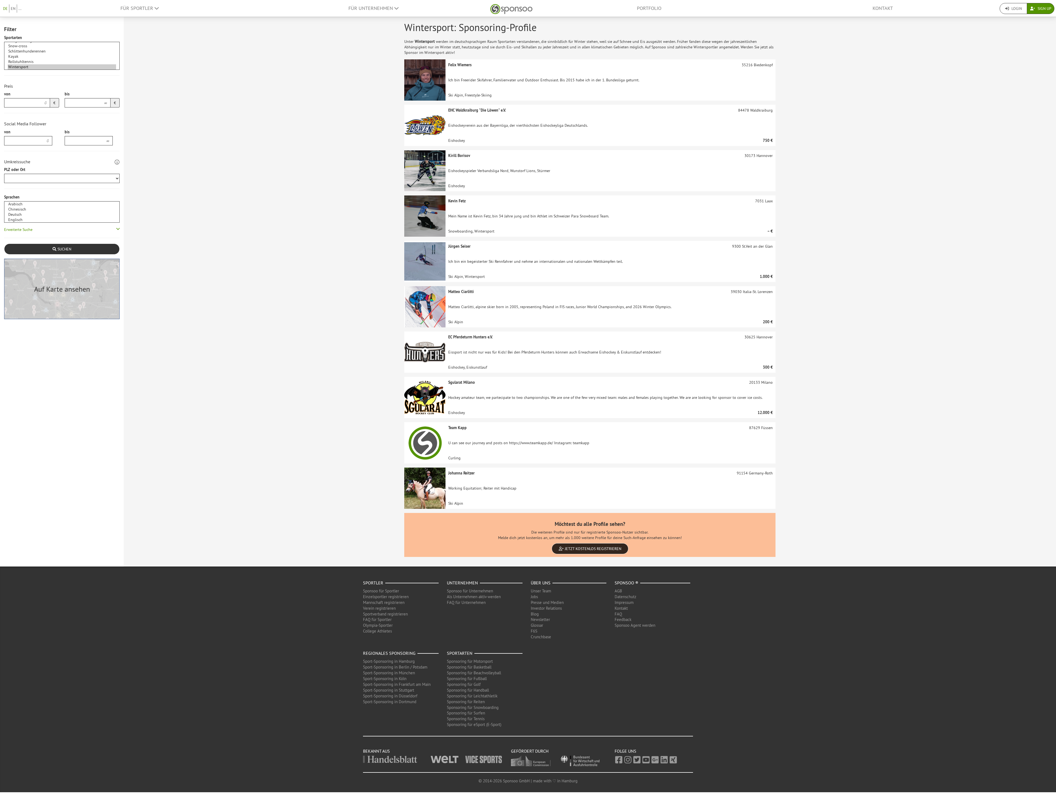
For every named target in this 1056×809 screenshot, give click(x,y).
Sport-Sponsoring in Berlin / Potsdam (395, 667)
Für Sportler (137, 8)
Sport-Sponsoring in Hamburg (389, 661)
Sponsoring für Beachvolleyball (474, 672)
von (7, 94)
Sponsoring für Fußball (467, 678)
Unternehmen (462, 583)
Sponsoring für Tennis (466, 718)
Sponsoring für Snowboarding (473, 707)
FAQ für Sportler (377, 619)
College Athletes (377, 631)
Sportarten (13, 37)
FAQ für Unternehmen (466, 602)
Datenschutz (625, 596)
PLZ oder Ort (14, 169)
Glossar (537, 625)
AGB (618, 590)
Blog (535, 614)
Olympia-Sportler (378, 625)
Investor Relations (546, 608)
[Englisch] (62, 219)
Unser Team (541, 590)
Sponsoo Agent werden (635, 625)
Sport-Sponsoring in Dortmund (389, 701)
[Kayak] (62, 56)
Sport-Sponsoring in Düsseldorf (390, 695)
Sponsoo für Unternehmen (470, 590)
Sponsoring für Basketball (469, 667)
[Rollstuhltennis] (62, 61)
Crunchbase (541, 636)
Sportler (373, 583)
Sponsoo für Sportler (381, 590)
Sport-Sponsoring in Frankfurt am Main (397, 684)
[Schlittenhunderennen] (62, 51)
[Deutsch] (62, 214)
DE (5, 8)
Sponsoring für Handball (468, 690)
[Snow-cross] (62, 46)
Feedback (623, 619)
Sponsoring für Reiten (466, 701)
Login (1016, 8)
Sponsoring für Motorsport (470, 661)
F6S (534, 631)
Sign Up (1043, 8)
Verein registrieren (379, 608)
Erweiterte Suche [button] (18, 229)
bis (67, 94)
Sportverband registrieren (385, 614)
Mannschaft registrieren (384, 602)
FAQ (618, 614)
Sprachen (12, 197)
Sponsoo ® (626, 583)
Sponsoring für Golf (464, 684)
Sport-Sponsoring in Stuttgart (388, 690)
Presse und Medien (547, 602)
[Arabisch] (62, 204)
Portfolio (649, 8)
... (19, 8)
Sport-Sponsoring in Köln (384, 678)
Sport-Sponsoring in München (389, 672)
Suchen (63, 249)
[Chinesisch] (62, 209)
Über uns (541, 583)
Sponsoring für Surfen (466, 713)
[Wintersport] (62, 67)
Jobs (534, 596)
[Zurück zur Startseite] (511, 8)
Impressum (624, 602)
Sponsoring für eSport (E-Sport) (474, 724)
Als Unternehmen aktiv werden (474, 596)
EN (13, 8)
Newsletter (540, 619)
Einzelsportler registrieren (386, 596)
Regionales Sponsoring (389, 653)
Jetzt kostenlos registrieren (592, 548)
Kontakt (883, 8)
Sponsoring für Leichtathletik (472, 695)
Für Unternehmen (371, 8)
